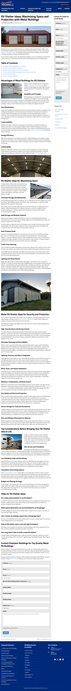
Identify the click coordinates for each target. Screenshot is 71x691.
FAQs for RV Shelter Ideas (9, 74)
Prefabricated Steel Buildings (7, 9)
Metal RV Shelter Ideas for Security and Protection (16, 70)
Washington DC (29, 675)
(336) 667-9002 (54, 654)
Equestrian (58, 122)
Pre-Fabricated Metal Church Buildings (8, 681)
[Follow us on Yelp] (57, 660)
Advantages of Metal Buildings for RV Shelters (14, 66)
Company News (59, 119)
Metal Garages (5, 653)
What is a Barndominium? (43, 639)
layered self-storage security (26, 319)
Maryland (27, 665)
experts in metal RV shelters (8, 52)
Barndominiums (5, 684)
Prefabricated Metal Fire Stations (7, 676)
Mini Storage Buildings (7, 655)
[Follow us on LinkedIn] (63, 660)
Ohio (26, 667)
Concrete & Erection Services (34, 9)
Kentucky (27, 662)
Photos (22, 9)
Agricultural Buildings (7, 666)
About (60, 9)
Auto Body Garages (6, 671)
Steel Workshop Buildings (8, 673)
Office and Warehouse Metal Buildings (8, 659)
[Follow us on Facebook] (55, 660)
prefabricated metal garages (35, 85)
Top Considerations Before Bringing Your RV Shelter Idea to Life (19, 72)
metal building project (42, 441)
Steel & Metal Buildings (16, 22)
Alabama (27, 655)
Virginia (27, 672)
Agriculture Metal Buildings (59, 110)
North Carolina (29, 650)
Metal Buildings (5, 651)
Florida (26, 657)
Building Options (49, 9)
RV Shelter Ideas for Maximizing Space (13, 68)
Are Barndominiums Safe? (8, 639)
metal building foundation (10, 473)
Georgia (27, 660)
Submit (6, 633)
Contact (67, 9)
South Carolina (29, 653)
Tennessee (28, 670)
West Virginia (28, 677)
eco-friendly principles (40, 153)
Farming (57, 125)
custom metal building (37, 130)
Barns (3, 668)
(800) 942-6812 (65, 4)
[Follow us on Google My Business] (60, 660)
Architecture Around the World (61, 115)
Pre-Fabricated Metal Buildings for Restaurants (8, 663)
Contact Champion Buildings (10, 76)
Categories (58, 106)
